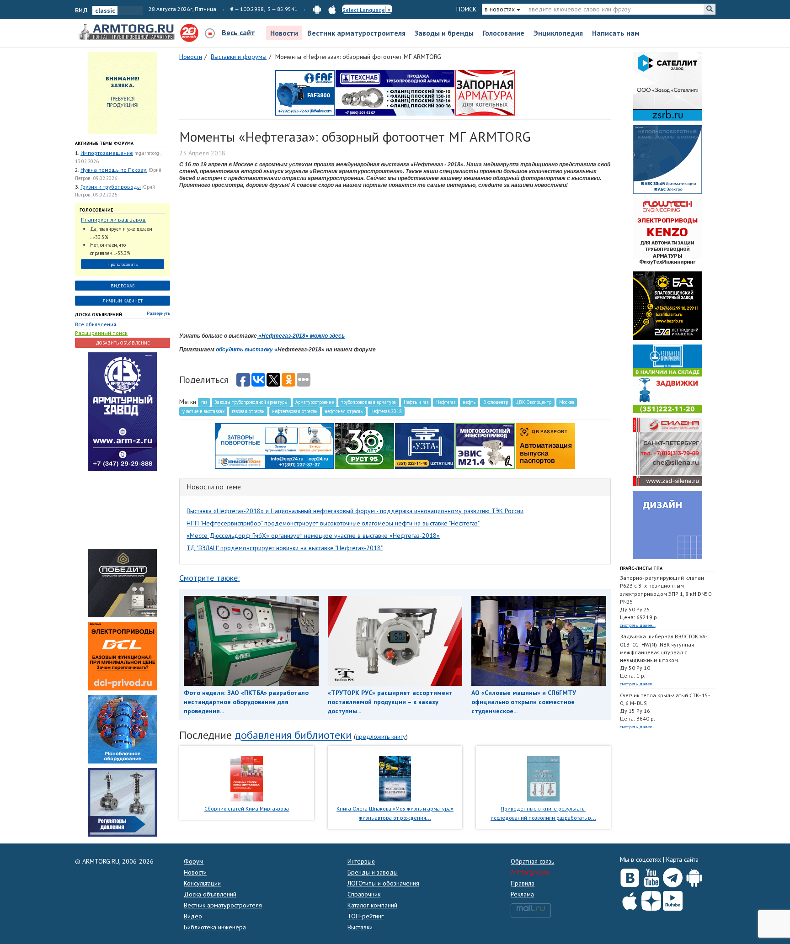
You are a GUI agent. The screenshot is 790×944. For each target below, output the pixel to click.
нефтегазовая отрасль (294, 411)
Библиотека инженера (215, 927)
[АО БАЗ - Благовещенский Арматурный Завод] (667, 305)
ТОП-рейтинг (365, 916)
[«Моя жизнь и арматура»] (395, 778)
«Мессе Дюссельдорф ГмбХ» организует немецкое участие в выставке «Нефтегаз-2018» (313, 535)
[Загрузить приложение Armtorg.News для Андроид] (694, 875)
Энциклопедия (558, 32)
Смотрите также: (209, 578)
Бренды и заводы (372, 872)
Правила (522, 883)
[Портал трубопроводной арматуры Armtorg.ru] (127, 32)
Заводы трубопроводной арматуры (251, 402)
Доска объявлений (98, 315)
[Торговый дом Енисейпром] (274, 445)
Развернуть (158, 313)
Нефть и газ (416, 402)
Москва (566, 402)
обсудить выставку (245, 349)
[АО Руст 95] (364, 445)
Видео (193, 916)
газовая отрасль (248, 411)
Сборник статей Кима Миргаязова (246, 808)
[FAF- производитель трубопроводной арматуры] (305, 92)
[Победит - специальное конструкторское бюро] (122, 582)
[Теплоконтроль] (122, 802)
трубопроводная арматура (368, 402)
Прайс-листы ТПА (641, 568)
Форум (193, 861)
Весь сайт (238, 32)
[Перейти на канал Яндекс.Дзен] (651, 899)
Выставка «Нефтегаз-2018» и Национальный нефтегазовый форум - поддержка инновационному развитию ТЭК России (355, 511)
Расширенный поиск (101, 332)
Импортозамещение (106, 152)
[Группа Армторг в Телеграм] (673, 875)
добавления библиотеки (293, 735)
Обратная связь (532, 861)
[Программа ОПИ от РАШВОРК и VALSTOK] (485, 92)
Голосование (503, 32)
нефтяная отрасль (344, 411)
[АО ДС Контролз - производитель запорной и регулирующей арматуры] (122, 509)
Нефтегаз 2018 (386, 411)
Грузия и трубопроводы (110, 186)
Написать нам (616, 32)
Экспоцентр (495, 402)
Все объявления (95, 324)
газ (204, 402)
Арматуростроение (314, 402)
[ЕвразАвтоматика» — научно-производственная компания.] (485, 445)
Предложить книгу (381, 736)
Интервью (361, 861)
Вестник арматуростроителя (356, 32)
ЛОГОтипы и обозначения (383, 883)
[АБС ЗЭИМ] (667, 159)
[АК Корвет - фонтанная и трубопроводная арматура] (122, 729)
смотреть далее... (638, 625)
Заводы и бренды (444, 32)
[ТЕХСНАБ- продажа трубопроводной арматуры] (395, 92)
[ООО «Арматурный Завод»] (122, 411)
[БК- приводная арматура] (122, 656)
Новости (284, 32)
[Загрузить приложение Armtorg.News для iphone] (630, 898)
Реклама (522, 894)
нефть (469, 402)
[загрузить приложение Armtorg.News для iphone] (332, 8)
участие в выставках (203, 411)
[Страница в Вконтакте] (630, 875)
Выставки (360, 927)
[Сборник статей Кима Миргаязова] (246, 778)
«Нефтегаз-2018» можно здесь (301, 336)
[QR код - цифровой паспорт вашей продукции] (545, 445)
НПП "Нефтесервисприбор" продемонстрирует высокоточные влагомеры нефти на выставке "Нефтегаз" (333, 523)
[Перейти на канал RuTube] (673, 899)
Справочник (363, 894)
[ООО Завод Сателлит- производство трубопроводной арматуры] (667, 86)
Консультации (202, 883)
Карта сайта (682, 859)
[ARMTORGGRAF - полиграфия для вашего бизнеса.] (667, 524)
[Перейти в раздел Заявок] (122, 93)
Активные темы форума (104, 143)
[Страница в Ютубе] (651, 875)
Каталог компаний (372, 905)
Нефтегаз (445, 402)
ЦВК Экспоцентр (533, 402)
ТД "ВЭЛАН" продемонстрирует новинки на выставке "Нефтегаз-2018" (285, 548)
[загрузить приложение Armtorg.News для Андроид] (317, 8)
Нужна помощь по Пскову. (113, 169)
